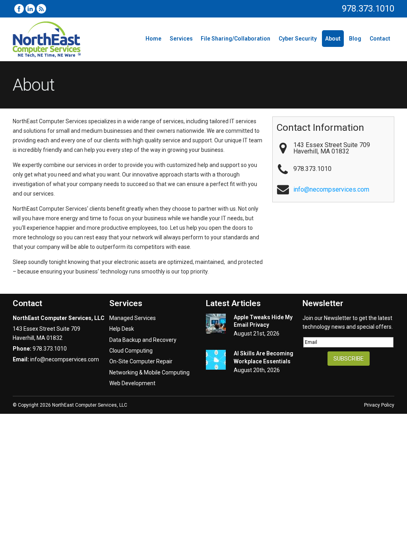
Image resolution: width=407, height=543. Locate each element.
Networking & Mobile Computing (149, 372)
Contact (380, 38)
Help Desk (121, 329)
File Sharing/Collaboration (235, 38)
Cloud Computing (131, 350)
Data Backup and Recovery (142, 340)
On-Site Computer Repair (140, 361)
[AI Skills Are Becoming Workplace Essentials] (216, 361)
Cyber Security (298, 38)
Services (181, 38)
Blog (355, 38)
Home (153, 38)
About (333, 38)
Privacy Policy (379, 405)
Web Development (132, 383)
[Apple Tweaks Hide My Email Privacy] (216, 325)
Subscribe (348, 358)
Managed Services (132, 318)
